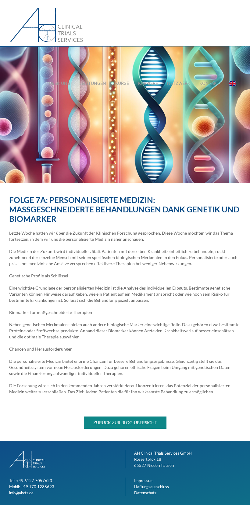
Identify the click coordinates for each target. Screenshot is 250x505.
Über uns (59, 83)
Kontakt (209, 83)
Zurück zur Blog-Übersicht (125, 422)
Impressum (144, 480)
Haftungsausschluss (151, 486)
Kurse (122, 83)
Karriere (148, 83)
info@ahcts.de (21, 492)
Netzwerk (178, 83)
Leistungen (92, 83)
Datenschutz (145, 492)
